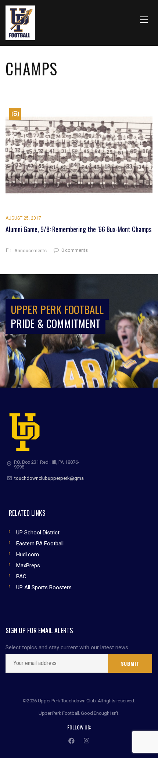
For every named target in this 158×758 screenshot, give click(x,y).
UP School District (38, 532)
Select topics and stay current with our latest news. (67, 648)
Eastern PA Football (40, 543)
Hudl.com (27, 554)
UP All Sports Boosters (44, 587)
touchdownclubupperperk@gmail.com (55, 478)
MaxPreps (28, 565)
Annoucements (30, 250)
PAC (21, 576)
